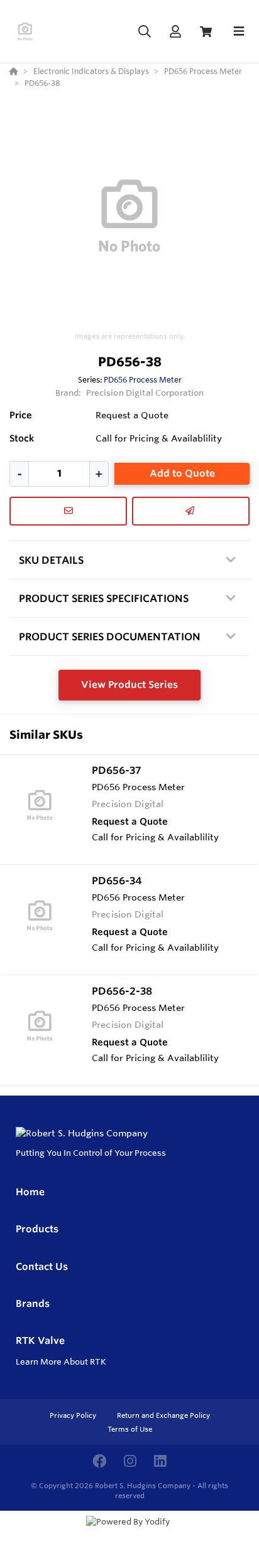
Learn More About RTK (61, 1361)
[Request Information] (68, 511)
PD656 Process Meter (143, 379)
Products (37, 1229)
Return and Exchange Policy (163, 1415)
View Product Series (129, 684)
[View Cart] (206, 32)
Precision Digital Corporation (145, 393)
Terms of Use (129, 1429)
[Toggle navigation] (239, 31)
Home (30, 1192)
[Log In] (175, 32)
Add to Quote (182, 473)
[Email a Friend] (191, 511)
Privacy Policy (74, 1415)
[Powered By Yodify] (129, 1533)
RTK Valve (40, 1340)
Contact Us (42, 1266)
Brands (33, 1303)
